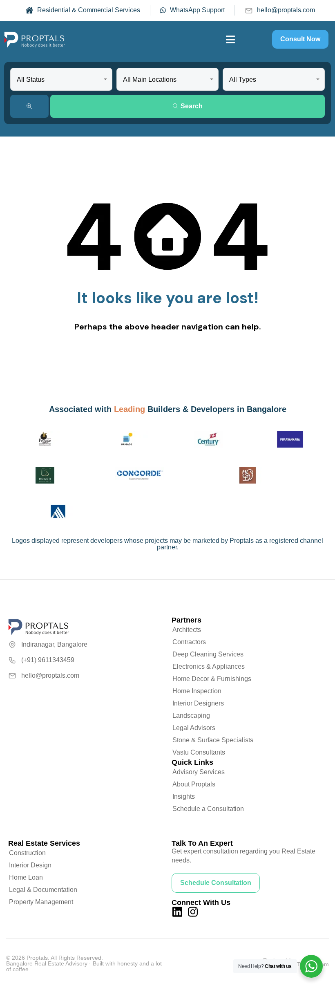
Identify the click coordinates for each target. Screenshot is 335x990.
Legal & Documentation (43, 889)
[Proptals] (34, 39)
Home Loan (26, 877)
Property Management (41, 901)
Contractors (189, 641)
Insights (183, 796)
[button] (230, 39)
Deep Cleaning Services (207, 654)
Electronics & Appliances (208, 666)
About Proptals (193, 784)
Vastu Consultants (198, 752)
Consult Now (300, 39)
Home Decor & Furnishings (211, 678)
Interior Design (30, 865)
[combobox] (61, 79)
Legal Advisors (193, 727)
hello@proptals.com (286, 10)
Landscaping (191, 715)
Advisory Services (198, 771)
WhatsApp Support (197, 10)
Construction (27, 852)
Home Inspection (196, 691)
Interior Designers (198, 703)
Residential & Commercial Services (88, 10)
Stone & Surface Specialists (212, 740)
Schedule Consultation (215, 882)
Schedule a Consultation (208, 808)
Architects (186, 629)
